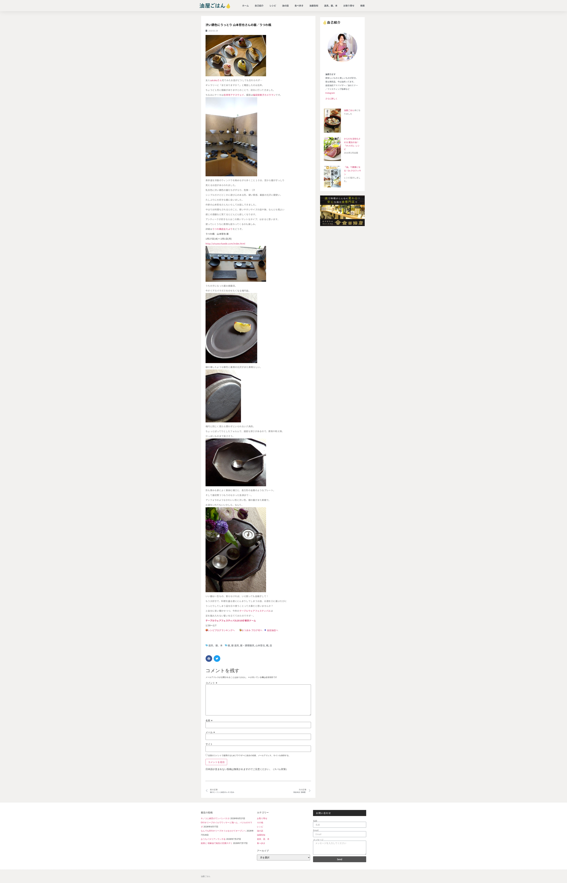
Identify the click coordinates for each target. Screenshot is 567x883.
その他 (260, 822)
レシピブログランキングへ (221, 630)
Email (315, 830)
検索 (362, 5)
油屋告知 (313, 5)
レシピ (272, 5)
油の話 (285, 5)
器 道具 (235, 645)
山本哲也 (260, 645)
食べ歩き (299, 5)
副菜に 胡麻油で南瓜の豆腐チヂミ (216, 843)
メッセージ (318, 840)
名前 (209, 720)
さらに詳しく (331, 98)
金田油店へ (272, 630)
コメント (211, 683)
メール (210, 732)
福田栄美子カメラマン (264, 94)
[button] (209, 658)
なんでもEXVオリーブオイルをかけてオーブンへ (223, 830)
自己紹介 (259, 5)
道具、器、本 (330, 5)
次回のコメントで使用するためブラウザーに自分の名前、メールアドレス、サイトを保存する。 (249, 755)
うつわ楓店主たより (222, 228)
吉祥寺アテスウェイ (234, 94)
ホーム (245, 5)
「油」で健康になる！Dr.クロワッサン (352, 171)
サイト (209, 744)
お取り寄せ (348, 5)
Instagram (330, 92)
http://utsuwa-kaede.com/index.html (225, 243)
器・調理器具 (247, 645)
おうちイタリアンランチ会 (213, 839)
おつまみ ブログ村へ (252, 630)
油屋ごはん (349, 110)
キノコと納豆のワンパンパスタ (215, 818)
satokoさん (216, 80)
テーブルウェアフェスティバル (255, 610)
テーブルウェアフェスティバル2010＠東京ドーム (231, 620)
